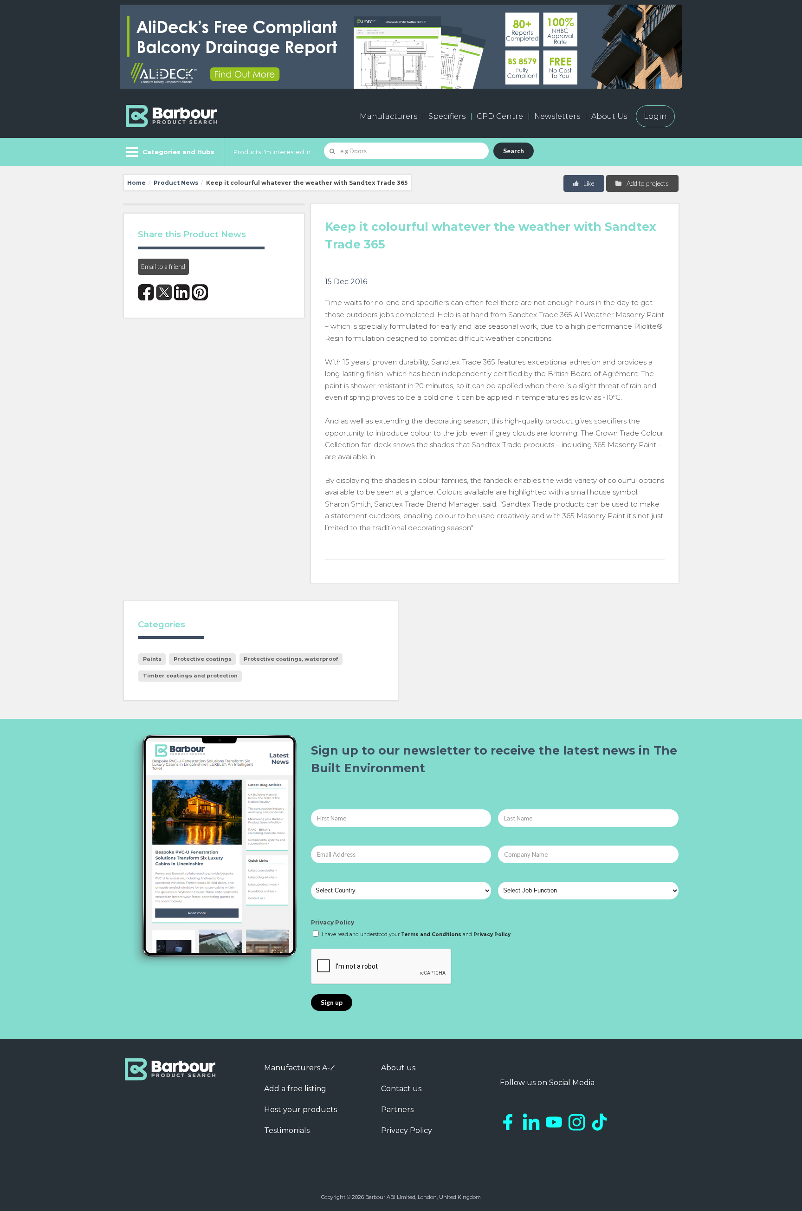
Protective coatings (203, 659)
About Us (609, 116)
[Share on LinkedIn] (182, 292)
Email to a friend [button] (163, 266)
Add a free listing (295, 1088)
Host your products (300, 1109)
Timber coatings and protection (190, 675)
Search (513, 151)
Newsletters (557, 116)
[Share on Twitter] (164, 292)
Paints (152, 659)
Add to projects (647, 183)
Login (655, 116)
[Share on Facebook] (146, 292)
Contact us (401, 1088)
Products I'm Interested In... (274, 152)
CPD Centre (500, 116)
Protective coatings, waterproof (291, 659)
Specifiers (447, 116)
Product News (176, 182)
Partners (397, 1109)
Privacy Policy (332, 922)
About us (398, 1067)
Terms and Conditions (431, 934)
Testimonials (287, 1130)
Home (136, 182)
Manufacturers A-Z (299, 1067)
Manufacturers (388, 116)
